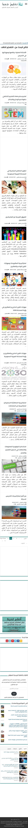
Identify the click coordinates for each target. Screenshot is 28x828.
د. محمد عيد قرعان (21, 59)
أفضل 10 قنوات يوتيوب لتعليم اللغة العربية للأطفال (17, 735)
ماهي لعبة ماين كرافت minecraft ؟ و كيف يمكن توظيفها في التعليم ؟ (17, 711)
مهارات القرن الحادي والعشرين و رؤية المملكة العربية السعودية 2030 (15, 356)
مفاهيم (6, 313)
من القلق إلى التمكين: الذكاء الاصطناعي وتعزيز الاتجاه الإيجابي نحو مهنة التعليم (10, 771)
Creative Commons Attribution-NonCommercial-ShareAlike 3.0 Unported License (14, 822)
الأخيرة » (23, 543)
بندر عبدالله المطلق (21, 270)
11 (13, 538)
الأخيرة (25, 749)
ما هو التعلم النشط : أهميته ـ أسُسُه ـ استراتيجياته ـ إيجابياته (19, 715)
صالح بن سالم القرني (20, 177)
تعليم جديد (25, 821)
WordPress (11, 826)
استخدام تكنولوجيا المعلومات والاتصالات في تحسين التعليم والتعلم (15, 449)
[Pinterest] (12, 641)
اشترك (14, 694)
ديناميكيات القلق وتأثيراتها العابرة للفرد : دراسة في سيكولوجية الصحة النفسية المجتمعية (10, 765)
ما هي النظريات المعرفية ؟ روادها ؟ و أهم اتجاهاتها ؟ (18, 731)
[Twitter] (15, 641)
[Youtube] (7, 641)
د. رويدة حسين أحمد (21, 103)
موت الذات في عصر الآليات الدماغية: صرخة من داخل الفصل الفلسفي (10, 759)
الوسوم (9, 749)
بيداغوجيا (7, 223)
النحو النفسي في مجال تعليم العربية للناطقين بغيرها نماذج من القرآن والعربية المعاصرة (10, 778)
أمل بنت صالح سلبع (21, 363)
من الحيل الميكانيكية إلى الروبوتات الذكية (17, 740)
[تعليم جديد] (12, 5)
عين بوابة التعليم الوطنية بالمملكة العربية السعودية (17, 720)
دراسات (6, 103)
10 (16, 538)
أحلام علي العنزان (21, 223)
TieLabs (22, 826)
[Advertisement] (14, 24)
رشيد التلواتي (22, 502)
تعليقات (15, 749)
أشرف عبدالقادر (22, 456)
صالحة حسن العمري (21, 409)
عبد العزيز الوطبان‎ (21, 313)
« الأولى (25, 538)
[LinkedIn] (10, 641)
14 (5, 541)
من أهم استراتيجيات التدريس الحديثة (19, 706)
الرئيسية (25, 43)
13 (7, 538)
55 (14, 504)
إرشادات (6, 59)
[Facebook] (18, 641)
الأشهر (20, 749)
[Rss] (21, 641)
